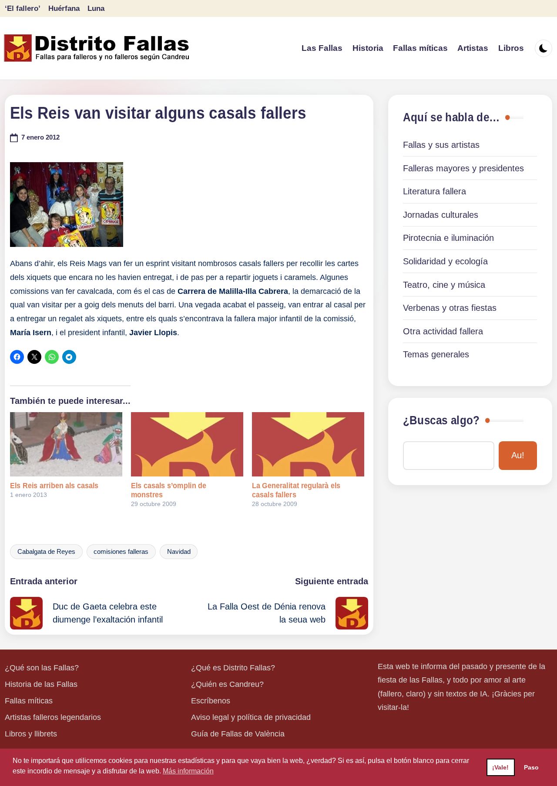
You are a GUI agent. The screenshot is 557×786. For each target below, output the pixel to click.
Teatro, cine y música (444, 285)
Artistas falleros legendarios (53, 717)
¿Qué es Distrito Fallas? (233, 667)
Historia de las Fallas (41, 684)
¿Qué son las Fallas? (42, 667)
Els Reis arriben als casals (54, 485)
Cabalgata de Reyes (46, 551)
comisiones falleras (121, 551)
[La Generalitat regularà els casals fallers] (308, 444)
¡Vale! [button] (500, 767)
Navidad (179, 551)
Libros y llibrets (31, 733)
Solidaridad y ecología (445, 261)
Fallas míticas (29, 700)
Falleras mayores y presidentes (463, 168)
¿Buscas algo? (441, 420)
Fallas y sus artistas (441, 145)
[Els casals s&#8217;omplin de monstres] (187, 444)
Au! (517, 455)
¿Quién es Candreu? (227, 684)
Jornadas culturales (440, 215)
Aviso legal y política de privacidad (251, 717)
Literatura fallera (434, 191)
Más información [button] (188, 771)
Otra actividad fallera (443, 331)
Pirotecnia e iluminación (448, 238)
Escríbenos (210, 700)
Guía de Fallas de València (238, 733)
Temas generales (436, 354)
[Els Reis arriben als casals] (66, 444)
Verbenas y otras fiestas (450, 308)
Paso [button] (531, 767)
